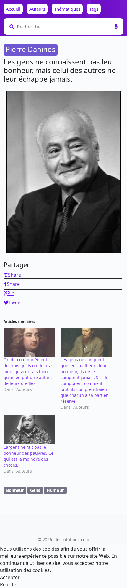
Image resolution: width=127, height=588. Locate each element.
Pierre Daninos (31, 49)
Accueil (13, 9)
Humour (55, 490)
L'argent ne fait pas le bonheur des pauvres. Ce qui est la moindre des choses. (28, 456)
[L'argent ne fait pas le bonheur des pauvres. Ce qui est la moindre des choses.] (29, 429)
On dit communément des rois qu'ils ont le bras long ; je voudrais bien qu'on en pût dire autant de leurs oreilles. (28, 371)
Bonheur (15, 490)
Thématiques (67, 9)
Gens (35, 490)
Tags (93, 9)
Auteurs (37, 9)
